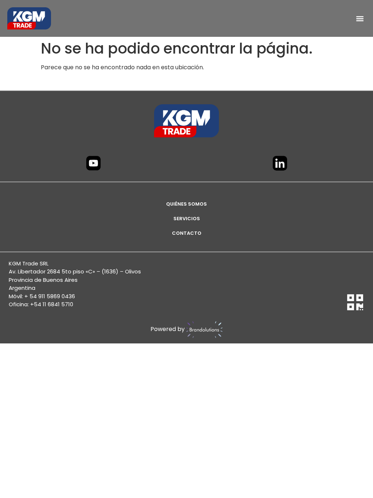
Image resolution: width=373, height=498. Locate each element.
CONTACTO (186, 233)
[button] (360, 18)
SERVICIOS (186, 218)
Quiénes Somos (186, 204)
